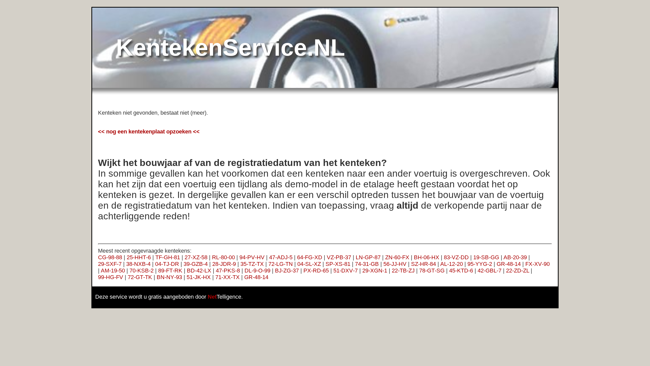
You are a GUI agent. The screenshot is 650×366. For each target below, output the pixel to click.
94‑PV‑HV (252, 257)
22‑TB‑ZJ (403, 270)
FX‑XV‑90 (537, 264)
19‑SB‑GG (486, 257)
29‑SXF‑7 (110, 264)
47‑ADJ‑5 (280, 257)
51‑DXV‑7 (345, 270)
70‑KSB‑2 (141, 270)
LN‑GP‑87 (368, 257)
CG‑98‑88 (110, 257)
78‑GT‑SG (432, 270)
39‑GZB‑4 (196, 264)
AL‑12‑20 (451, 264)
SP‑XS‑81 (338, 264)
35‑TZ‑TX (252, 264)
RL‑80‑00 (223, 257)
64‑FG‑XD (309, 257)
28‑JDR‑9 (224, 264)
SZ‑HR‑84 (423, 264)
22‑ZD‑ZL (517, 270)
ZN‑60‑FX (397, 257)
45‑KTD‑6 (461, 270)
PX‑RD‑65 (316, 270)
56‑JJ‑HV (395, 264)
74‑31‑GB (367, 264)
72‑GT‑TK (140, 277)
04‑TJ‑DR (167, 264)
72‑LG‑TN (280, 264)
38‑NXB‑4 (138, 264)
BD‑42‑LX (199, 270)
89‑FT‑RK (170, 270)
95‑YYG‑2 (479, 264)
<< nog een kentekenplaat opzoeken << (149, 131)
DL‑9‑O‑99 (257, 270)
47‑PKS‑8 (228, 270)
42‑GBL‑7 (489, 270)
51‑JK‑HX (199, 277)
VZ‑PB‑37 (339, 257)
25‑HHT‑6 (139, 257)
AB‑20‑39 (515, 257)
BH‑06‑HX (426, 257)
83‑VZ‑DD (456, 257)
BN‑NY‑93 (169, 277)
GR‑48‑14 (509, 264)
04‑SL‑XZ (309, 264)
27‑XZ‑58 (196, 257)
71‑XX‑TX (227, 277)
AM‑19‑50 (113, 270)
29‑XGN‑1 (374, 270)
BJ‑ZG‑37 (287, 270)
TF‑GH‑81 (167, 257)
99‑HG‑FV (110, 277)
